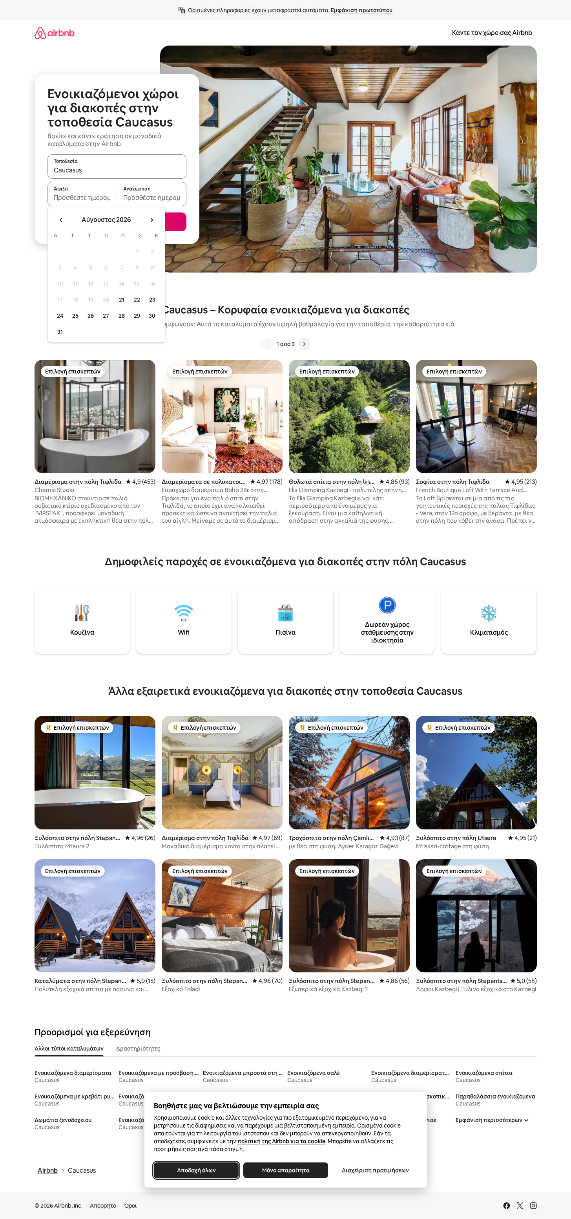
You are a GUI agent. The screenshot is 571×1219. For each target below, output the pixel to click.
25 (75, 315)
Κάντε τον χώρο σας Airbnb (492, 33)
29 (137, 315)
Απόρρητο (103, 1205)
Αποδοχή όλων (196, 1170)
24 (60, 315)
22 (137, 299)
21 (121, 299)
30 (152, 315)
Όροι (130, 1205)
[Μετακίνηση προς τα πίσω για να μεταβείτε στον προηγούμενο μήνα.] (61, 220)
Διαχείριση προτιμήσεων (375, 1170)
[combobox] (117, 170)
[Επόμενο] (304, 344)
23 (152, 299)
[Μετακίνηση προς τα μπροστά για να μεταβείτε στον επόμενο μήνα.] (151, 220)
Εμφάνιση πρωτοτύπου (361, 10)
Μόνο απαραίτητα (285, 1170)
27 (106, 315)
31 (60, 331)
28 (122, 315)
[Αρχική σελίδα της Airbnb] (55, 32)
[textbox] (82, 197)
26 (91, 315)
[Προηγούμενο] (267, 344)
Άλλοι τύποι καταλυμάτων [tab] (69, 1048)
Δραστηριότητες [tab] (138, 1048)
